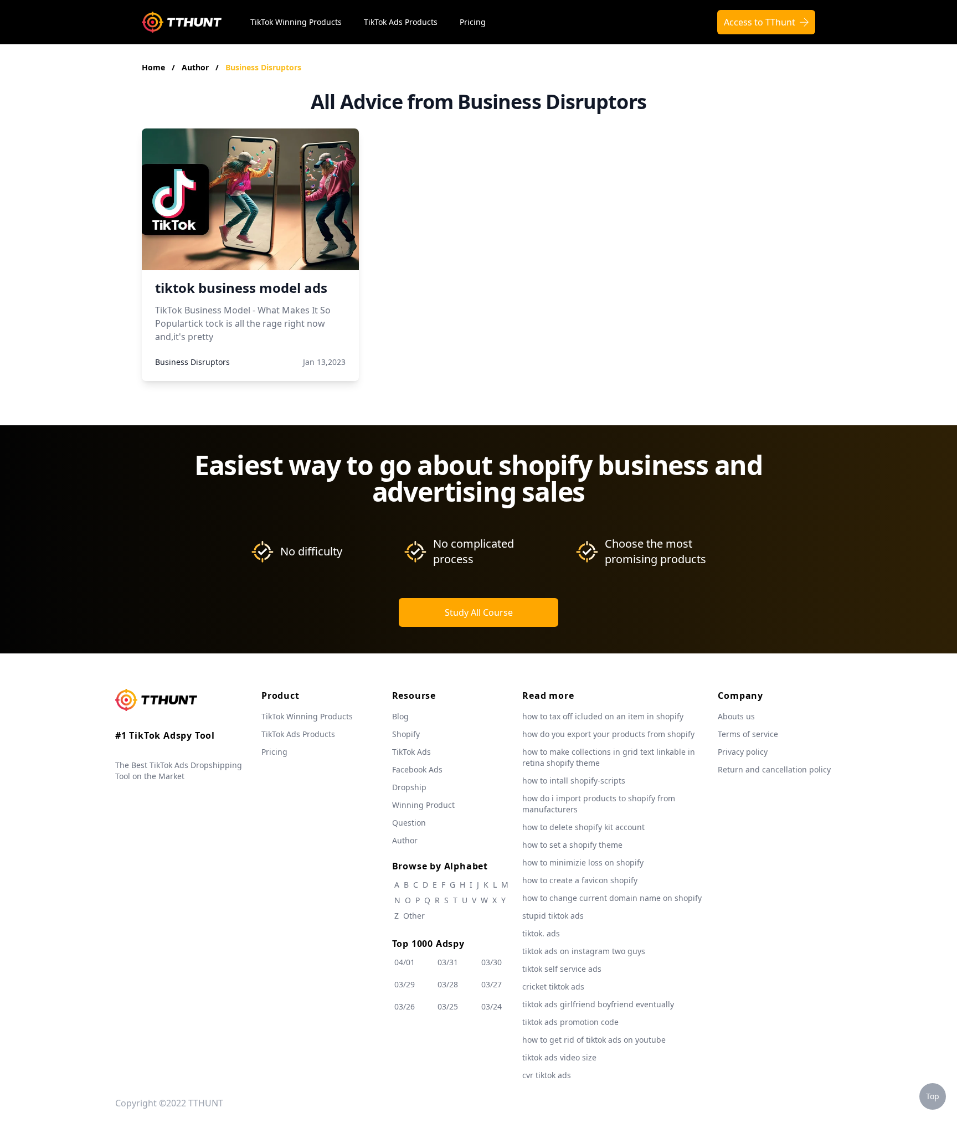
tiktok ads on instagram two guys (583, 951)
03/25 (448, 1006)
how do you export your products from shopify (608, 734)
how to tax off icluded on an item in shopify (602, 716)
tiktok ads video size (559, 1057)
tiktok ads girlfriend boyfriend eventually (598, 1004)
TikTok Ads (411, 751)
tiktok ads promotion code (570, 1022)
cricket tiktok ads (553, 986)
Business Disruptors (263, 67)
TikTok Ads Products (401, 22)
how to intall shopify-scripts (573, 780)
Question (409, 822)
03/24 (491, 1006)
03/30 (491, 962)
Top (932, 1096)
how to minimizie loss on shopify (583, 862)
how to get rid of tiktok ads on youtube (594, 1039)
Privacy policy (743, 751)
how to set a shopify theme (572, 844)
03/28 (448, 984)
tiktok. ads (541, 933)
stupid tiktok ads (553, 915)
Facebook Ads (417, 769)
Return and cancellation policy (774, 769)
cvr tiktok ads (546, 1075)
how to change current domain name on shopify (612, 898)
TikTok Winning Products (296, 22)
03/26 (404, 1006)
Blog (400, 716)
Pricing (473, 22)
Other (414, 915)
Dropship (409, 787)
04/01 (404, 962)
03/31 (448, 962)
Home (153, 67)
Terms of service (748, 734)
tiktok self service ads (561, 969)
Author (196, 67)
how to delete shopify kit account (583, 827)
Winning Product (423, 805)
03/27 (491, 984)
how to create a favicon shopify (579, 880)
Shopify (406, 734)
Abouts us (736, 716)
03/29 (404, 984)
